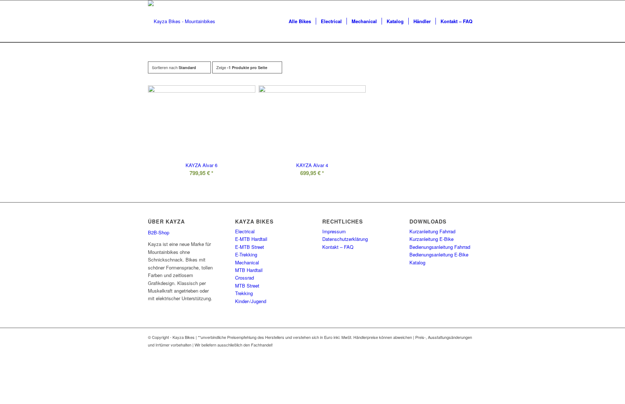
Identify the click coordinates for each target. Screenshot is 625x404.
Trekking (244, 293)
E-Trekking (246, 254)
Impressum (334, 231)
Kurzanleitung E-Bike (431, 238)
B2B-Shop (158, 232)
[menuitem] (300, 21)
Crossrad (244, 277)
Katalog (417, 262)
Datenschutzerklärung (345, 238)
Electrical (245, 231)
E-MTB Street (249, 246)
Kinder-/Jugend (250, 301)
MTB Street (247, 285)
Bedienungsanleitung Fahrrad (439, 246)
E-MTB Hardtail (251, 238)
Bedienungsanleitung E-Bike (438, 254)
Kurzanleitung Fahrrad (432, 231)
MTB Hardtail (249, 270)
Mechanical (247, 262)
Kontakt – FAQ (337, 246)
